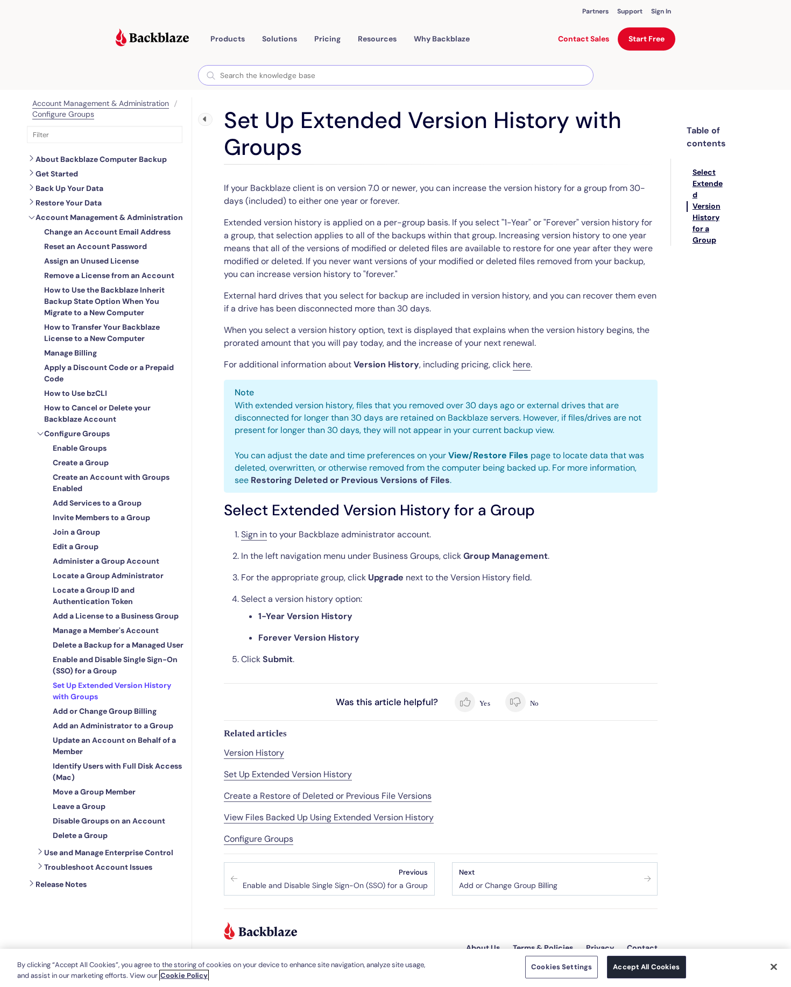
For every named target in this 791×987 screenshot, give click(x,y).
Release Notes (61, 884)
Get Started (57, 174)
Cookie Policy (184, 975)
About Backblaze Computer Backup (101, 159)
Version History (254, 752)
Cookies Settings (561, 966)
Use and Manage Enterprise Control (108, 852)
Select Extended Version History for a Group (708, 206)
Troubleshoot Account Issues (98, 867)
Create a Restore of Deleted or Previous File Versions (328, 795)
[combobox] (396, 75)
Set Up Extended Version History (288, 774)
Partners (595, 11)
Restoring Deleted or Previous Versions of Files (350, 480)
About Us (483, 948)
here (522, 364)
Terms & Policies (543, 948)
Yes (484, 703)
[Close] (774, 966)
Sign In (661, 11)
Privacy (600, 948)
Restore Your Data (69, 203)
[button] (227, 38)
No (533, 703)
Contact (642, 948)
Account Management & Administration (100, 103)
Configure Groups (63, 114)
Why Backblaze (442, 39)
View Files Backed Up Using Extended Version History (329, 817)
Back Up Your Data (69, 188)
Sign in (254, 534)
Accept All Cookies (646, 966)
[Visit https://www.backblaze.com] (152, 39)
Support (629, 11)
